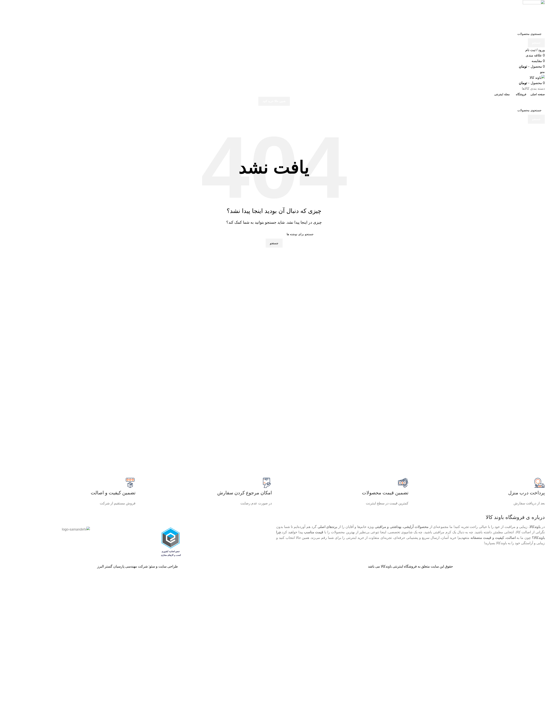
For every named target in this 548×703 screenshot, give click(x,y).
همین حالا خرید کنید (274, 101)
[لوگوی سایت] (534, 14)
